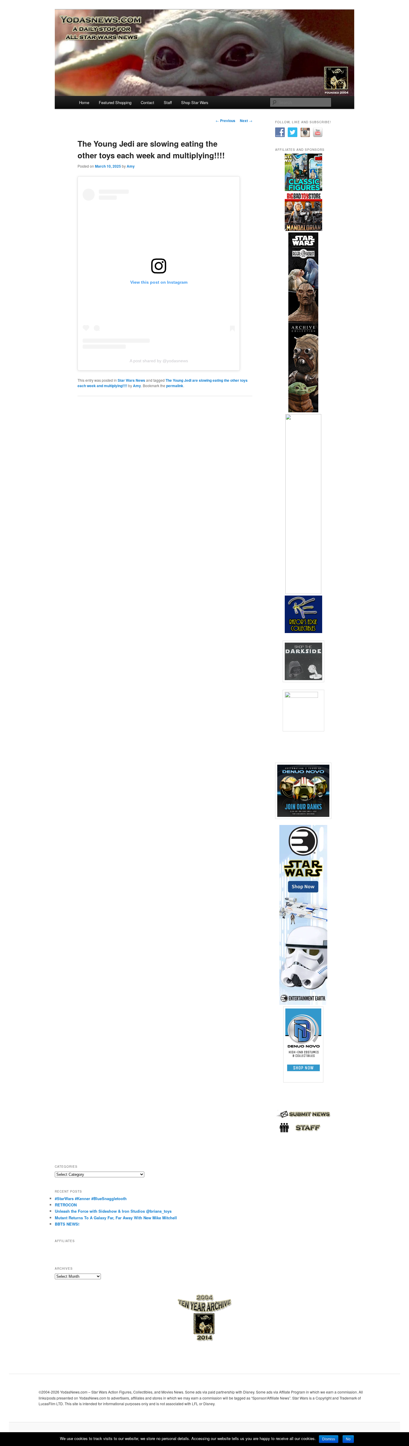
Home (84, 102)
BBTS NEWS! (67, 1224)
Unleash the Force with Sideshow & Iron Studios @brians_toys (113, 1211)
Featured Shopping (115, 102)
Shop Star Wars (194, 102)
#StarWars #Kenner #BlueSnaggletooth (91, 1198)
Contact (147, 102)
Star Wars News (131, 380)
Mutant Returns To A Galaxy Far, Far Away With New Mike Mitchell (116, 1217)
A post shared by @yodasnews (159, 360)
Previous (225, 120)
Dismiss (328, 1439)
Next (246, 120)
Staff (168, 102)
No (348, 1439)
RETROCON (66, 1205)
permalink (174, 385)
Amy (131, 166)
